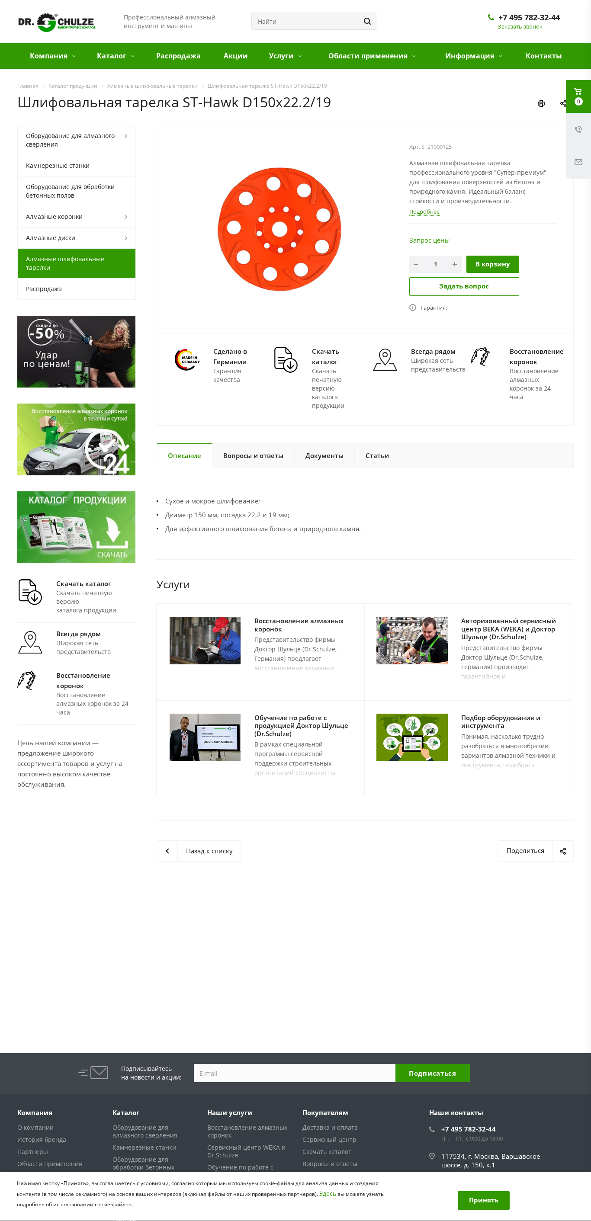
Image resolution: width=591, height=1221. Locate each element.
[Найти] (366, 21)
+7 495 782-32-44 (529, 17)
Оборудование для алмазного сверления (70, 139)
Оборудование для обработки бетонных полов (70, 191)
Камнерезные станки (58, 165)
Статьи (377, 455)
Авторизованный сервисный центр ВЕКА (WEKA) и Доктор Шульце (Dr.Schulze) (508, 628)
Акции (236, 56)
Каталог (112, 56)
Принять (483, 1199)
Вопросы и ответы (253, 455)
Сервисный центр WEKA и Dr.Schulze (246, 1151)
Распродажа (178, 56)
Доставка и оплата (330, 1127)
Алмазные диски (50, 238)
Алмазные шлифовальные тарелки (65, 263)
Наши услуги (229, 1112)
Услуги (282, 56)
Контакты (544, 56)
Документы (324, 455)
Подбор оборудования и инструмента (500, 721)
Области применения (368, 56)
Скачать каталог (326, 1151)
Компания (49, 56)
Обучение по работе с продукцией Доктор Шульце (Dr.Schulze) (301, 725)
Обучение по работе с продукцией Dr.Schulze (241, 1171)
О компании (35, 1127)
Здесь (327, 1193)
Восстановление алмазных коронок (299, 624)
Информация (470, 56)
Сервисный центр (329, 1139)
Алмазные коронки (54, 216)
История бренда (41, 1139)
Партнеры (32, 1151)
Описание (184, 455)
